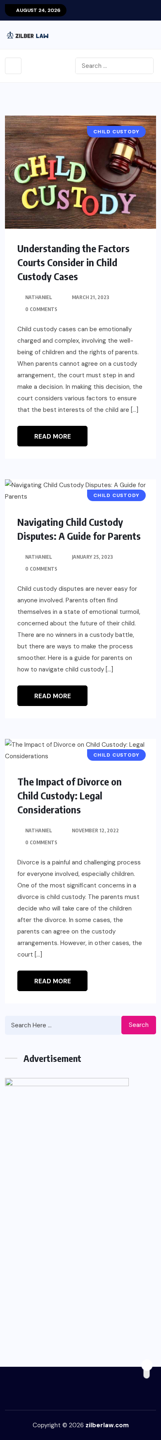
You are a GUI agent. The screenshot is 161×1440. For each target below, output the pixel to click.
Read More (52, 436)
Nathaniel (38, 297)
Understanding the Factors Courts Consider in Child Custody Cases (73, 262)
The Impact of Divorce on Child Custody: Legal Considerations (69, 795)
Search (139, 1025)
